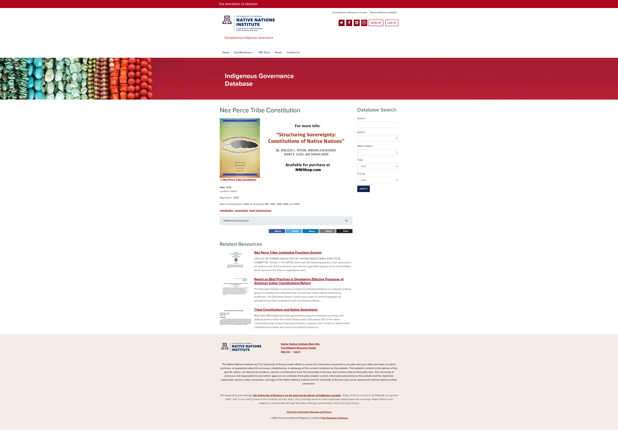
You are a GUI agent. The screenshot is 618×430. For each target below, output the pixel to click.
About (278, 52)
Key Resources (243, 52)
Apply (364, 188)
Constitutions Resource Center (349, 12)
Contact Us (293, 52)
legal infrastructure (260, 210)
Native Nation (365, 146)
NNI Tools (264, 52)
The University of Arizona (335, 418)
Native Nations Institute (383, 12)
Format (361, 173)
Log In (392, 22)
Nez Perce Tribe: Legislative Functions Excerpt (288, 252)
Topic (360, 160)
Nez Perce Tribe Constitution (239, 179)
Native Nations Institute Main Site (300, 344)
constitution (226, 210)
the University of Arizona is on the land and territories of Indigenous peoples (297, 395)
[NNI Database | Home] (248, 27)
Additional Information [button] (236, 220)
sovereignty (241, 210)
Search (361, 118)
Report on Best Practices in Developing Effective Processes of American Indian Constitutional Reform (299, 281)
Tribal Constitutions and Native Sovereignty (286, 310)
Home (225, 52)
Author (361, 132)
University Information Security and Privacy (309, 412)
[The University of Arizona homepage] (241, 4)
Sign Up (376, 22)
